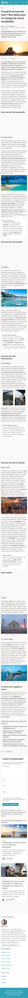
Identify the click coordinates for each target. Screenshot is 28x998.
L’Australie (4, 408)
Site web (4, 792)
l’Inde (10, 601)
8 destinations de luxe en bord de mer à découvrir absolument (14, 845)
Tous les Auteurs (5, 955)
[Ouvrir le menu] (26, 2)
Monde (2, 7)
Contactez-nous (5, 968)
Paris (25, 471)
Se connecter (15, 2)
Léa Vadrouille (12, 899)
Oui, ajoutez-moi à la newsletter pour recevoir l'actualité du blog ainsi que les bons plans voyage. (13, 799)
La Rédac (11, 858)
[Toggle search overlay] (10, 2)
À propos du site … (6, 952)
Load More (14, 909)
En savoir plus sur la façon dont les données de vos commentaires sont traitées (13, 814)
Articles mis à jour (6, 962)
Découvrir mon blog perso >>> (11, 945)
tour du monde (5, 716)
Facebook (3, 982)
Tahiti (9, 234)
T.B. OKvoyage (11, 26)
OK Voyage (19, 991)
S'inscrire (22, 2)
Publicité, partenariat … (7, 965)
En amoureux (9, 751)
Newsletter (4, 976)
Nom (4, 779)
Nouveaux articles (6, 958)
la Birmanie (10, 342)
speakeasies (17, 521)
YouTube (3, 979)
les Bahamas (15, 232)
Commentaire (6, 766)
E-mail (4, 785)
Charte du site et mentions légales (14, 992)
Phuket (20, 648)
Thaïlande (8, 644)
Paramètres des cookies (14, 994)
